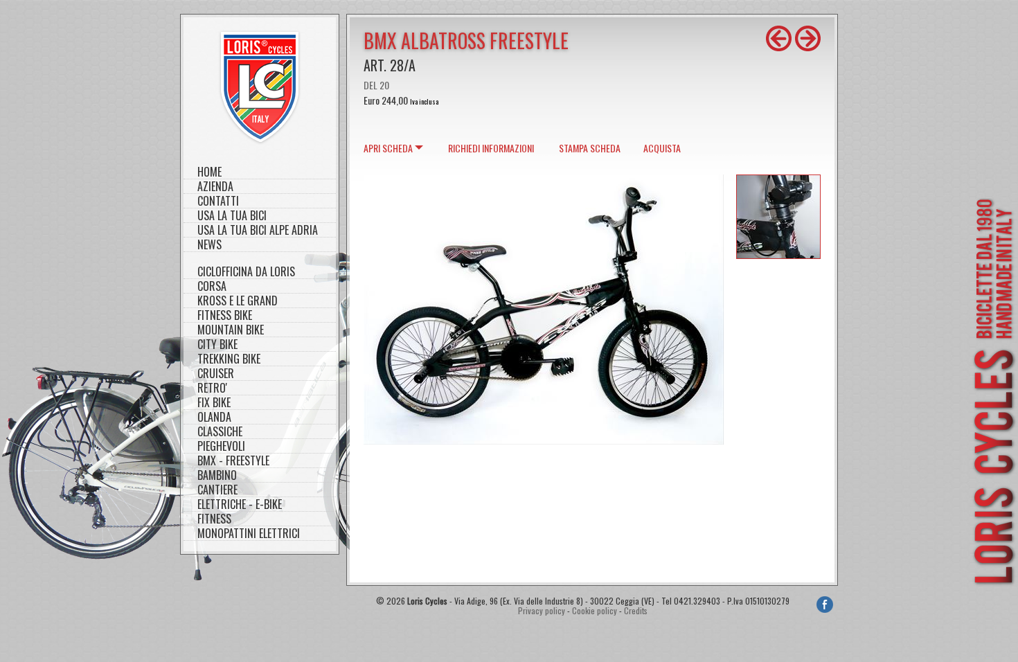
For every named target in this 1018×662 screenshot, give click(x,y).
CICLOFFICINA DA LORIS (246, 272)
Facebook (824, 604)
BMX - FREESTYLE (233, 461)
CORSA (211, 286)
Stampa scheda (589, 148)
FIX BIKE (214, 402)
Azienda (215, 186)
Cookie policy (594, 610)
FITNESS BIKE (224, 315)
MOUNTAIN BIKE (230, 330)
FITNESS (214, 519)
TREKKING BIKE (228, 359)
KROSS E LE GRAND (237, 301)
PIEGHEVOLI (221, 446)
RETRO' (212, 388)
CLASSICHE (219, 431)
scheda (388, 148)
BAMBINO (217, 475)
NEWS (209, 245)
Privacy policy (541, 610)
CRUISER (215, 373)
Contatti (218, 201)
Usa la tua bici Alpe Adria (257, 230)
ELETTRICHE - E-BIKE (239, 504)
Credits (636, 610)
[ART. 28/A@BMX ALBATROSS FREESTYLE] (544, 440)
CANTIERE (217, 490)
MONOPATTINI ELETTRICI (248, 533)
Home (209, 172)
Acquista (662, 148)
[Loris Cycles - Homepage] (260, 86)
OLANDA (214, 417)
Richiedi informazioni (491, 148)
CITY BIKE (217, 344)
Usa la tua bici (232, 215)
